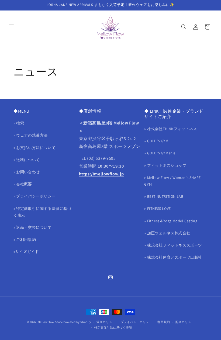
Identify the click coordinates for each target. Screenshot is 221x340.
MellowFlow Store (50, 322)
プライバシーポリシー (136, 322)
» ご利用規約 (24, 239)
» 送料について (26, 159)
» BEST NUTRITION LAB (163, 196)
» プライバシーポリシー (34, 196)
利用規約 (163, 322)
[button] (11, 27)
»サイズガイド (26, 251)
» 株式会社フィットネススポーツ (173, 245)
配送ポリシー (184, 322)
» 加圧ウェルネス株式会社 (167, 233)
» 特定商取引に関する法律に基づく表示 (42, 212)
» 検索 (18, 123)
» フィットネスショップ (165, 165)
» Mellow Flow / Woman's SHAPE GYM (172, 181)
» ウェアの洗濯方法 (30, 135)
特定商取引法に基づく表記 (113, 327)
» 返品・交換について (32, 227)
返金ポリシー (105, 322)
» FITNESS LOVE (157, 208)
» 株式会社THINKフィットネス (170, 128)
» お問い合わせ (26, 171)
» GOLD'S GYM (156, 140)
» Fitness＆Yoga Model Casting (170, 220)
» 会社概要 (22, 184)
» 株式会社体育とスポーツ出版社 (173, 257)
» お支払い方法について (34, 147)
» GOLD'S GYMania (160, 153)
